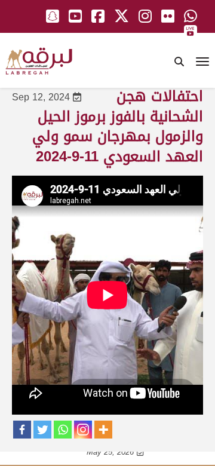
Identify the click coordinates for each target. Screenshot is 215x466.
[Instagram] (83, 430)
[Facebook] (22, 430)
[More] (103, 430)
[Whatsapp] (63, 430)
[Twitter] (42, 430)
